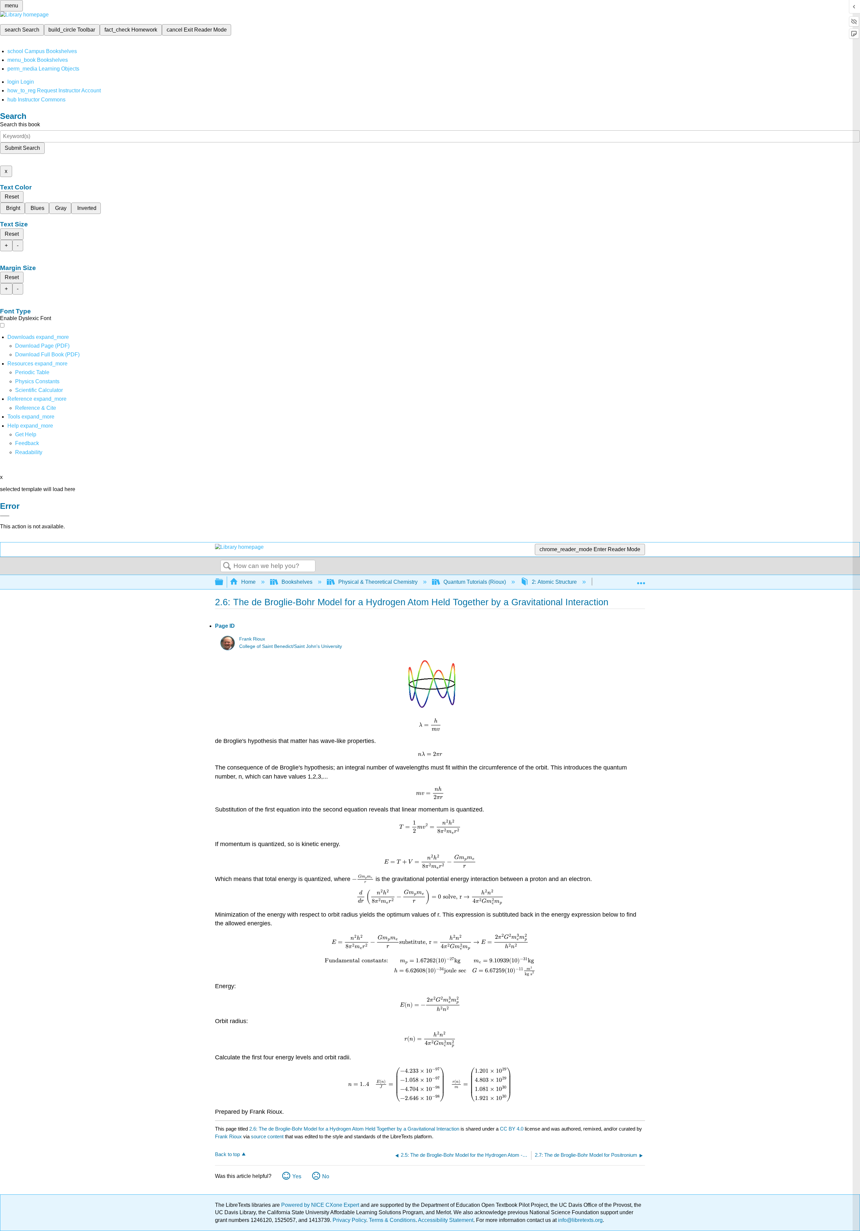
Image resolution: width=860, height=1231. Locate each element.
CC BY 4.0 (511, 1129)
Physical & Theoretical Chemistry (378, 582)
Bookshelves (297, 582)
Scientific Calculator (39, 390)
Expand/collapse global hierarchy (223, 582)
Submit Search (22, 148)
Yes (296, 1176)
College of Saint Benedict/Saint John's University (290, 646)
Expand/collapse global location (641, 580)
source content (267, 1136)
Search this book (20, 124)
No (325, 1176)
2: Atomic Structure (554, 582)
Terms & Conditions (392, 1220)
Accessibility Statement (445, 1220)
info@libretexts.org (580, 1220)
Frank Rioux (252, 639)
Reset (12, 197)
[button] (27, 443)
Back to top (227, 1154)
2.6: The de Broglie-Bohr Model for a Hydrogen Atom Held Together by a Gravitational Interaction (354, 1129)
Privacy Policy (349, 1220)
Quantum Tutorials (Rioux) (474, 582)
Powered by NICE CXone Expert (320, 1205)
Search (227, 566)
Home (248, 582)
